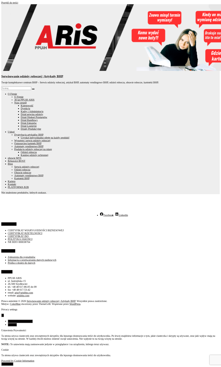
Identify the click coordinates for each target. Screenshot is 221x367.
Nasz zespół (20, 102)
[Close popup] (2, 315)
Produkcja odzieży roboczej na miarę (33, 149)
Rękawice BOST (16, 161)
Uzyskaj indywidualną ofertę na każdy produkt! (45, 137)
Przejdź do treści (9, 2)
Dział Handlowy (29, 120)
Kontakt (12, 184)
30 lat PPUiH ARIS (24, 99)
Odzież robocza (29, 152)
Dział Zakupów (29, 123)
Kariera (11, 181)
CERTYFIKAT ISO (18, 236)
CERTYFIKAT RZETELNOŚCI (25, 233)
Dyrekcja (25, 108)
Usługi (11, 131)
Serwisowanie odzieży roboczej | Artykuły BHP (32, 76)
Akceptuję (7, 364)
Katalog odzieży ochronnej (34, 155)
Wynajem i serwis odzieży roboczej (32, 140)
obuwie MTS (14, 158)
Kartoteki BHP (22, 178)
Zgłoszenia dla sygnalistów (21, 257)
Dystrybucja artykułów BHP (29, 134)
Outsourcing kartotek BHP (28, 143)
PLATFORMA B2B (18, 187)
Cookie (12, 324)
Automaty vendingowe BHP (29, 146)
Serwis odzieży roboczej (26, 166)
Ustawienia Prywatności (20, 321)
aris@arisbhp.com (24, 292)
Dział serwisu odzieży (32, 114)
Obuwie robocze (22, 172)
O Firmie (12, 94)
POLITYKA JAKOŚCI (20, 239)
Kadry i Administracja (32, 111)
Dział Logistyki (29, 126)
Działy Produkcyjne (31, 129)
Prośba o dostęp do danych (21, 262)
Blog (10, 163)
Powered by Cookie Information (17, 360)
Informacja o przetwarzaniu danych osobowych (32, 260)
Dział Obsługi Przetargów (34, 117)
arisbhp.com (23, 295)
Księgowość (27, 105)
